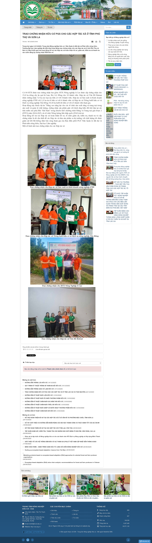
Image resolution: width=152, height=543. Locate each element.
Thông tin (76, 510)
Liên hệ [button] (116, 22)
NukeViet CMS (108, 532)
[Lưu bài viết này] (100, 41)
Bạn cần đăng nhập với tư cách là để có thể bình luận (50, 369)
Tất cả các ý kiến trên (115, 61)
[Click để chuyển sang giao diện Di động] (32, 539)
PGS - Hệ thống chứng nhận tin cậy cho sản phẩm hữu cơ (121, 103)
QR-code (27, 532)
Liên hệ (75, 514)
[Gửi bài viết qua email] (92, 41)
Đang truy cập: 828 (38, 532)
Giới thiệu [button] (31, 22)
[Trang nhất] (23, 22)
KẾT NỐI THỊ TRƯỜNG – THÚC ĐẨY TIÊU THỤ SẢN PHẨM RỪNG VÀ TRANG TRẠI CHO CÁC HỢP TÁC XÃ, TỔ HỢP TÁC (117, 186)
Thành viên (54, 514)
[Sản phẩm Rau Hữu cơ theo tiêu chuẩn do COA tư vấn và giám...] (90, 484)
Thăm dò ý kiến (55, 518)
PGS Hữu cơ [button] (78, 22)
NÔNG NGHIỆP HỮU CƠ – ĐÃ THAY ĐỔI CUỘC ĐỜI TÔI (121, 94)
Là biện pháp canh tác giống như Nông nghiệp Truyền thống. (118, 41)
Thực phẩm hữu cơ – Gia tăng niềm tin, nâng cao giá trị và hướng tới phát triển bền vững (117, 151)
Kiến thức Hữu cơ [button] (64, 22)
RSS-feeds (54, 521)
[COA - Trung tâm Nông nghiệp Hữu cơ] (76, 10)
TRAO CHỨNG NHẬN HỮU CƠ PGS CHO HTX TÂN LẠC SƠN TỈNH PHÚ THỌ (117, 160)
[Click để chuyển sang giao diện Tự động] (23, 539)
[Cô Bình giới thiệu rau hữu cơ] (35, 484)
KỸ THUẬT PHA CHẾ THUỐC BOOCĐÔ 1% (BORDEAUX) (121, 87)
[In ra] (96, 41)
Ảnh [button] (109, 22)
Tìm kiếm (76, 518)
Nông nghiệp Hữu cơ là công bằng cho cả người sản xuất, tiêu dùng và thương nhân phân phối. (119, 56)
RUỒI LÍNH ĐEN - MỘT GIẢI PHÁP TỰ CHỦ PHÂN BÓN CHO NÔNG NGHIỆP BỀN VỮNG (121, 118)
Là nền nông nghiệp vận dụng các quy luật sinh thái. (118, 51)
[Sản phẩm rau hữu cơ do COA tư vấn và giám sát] (62, 484)
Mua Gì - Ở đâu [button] (91, 22)
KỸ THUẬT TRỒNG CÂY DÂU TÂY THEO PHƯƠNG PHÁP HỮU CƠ (117, 79)
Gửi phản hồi (145, 541)
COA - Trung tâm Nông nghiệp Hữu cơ (84, 532)
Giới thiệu (54, 510)
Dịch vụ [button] (41, 22)
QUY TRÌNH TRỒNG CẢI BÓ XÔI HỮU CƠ (121, 109)
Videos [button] (102, 22)
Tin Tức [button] (51, 22)
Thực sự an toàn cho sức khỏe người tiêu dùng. (118, 46)
